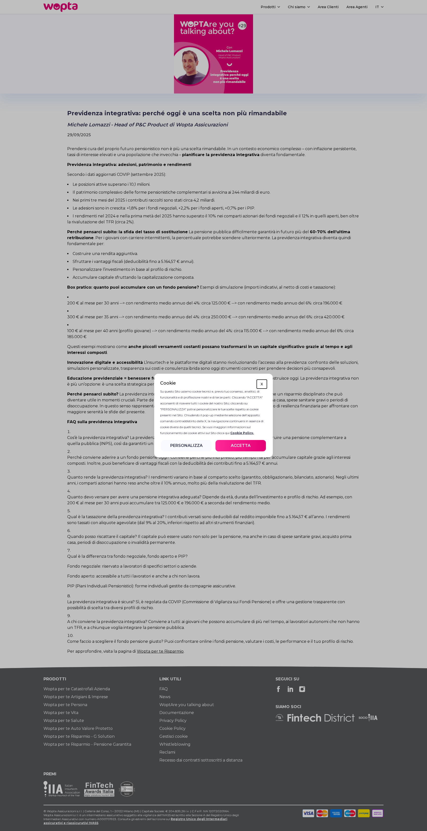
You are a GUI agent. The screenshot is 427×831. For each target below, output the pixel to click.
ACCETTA (241, 445)
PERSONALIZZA (186, 445)
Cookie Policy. (242, 433)
